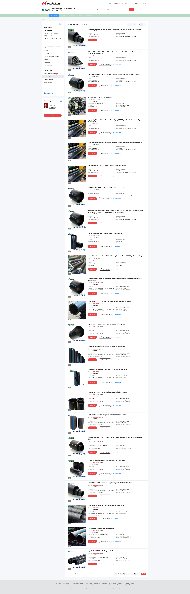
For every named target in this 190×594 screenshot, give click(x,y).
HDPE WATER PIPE (48, 31)
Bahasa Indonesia (133, 584)
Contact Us (89, 15)
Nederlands (95, 584)
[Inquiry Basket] (131, 3)
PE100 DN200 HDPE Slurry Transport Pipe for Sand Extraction (106, 505)
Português (68, 584)
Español (62, 584)
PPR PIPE (46, 59)
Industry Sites (104, 583)
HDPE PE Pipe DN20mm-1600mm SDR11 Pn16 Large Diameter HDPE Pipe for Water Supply (115, 29)
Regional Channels (112, 583)
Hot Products (58, 583)
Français (73, 584)
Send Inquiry (92, 40)
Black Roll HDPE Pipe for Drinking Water (100, 97)
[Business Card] (61, 101)
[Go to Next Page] (144, 24)
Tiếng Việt (127, 584)
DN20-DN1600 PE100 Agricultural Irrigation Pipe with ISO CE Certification (110, 483)
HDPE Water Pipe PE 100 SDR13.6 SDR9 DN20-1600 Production (107, 346)
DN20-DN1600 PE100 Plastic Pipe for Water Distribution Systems (107, 392)
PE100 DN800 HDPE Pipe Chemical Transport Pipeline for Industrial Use (109, 301)
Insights (132, 583)
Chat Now (53, 107)
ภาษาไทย (117, 584)
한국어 (104, 584)
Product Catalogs (49, 93)
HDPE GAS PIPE (47, 43)
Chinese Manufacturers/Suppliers (77, 583)
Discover (81, 15)
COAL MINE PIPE (48, 66)
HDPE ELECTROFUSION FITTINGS (51, 56)
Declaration (110, 588)
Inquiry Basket (118, 40)
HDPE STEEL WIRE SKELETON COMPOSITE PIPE (51, 34)
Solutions (72, 15)
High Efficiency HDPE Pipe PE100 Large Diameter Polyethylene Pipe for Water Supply (113, 74)
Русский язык (79, 584)
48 (78, 574)
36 (75, 574)
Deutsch (90, 584)
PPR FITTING (47, 63)
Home (45, 15)
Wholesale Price (97, 583)
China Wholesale (89, 583)
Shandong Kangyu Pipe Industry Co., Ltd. (64, 8)
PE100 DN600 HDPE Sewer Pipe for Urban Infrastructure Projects (107, 415)
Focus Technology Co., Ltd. (85, 588)
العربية (100, 584)
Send (53, 115)
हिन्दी (112, 584)
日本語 (109, 584)
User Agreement (103, 588)
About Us (63, 15)
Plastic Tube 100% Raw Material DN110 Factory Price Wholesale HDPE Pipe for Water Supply (115, 256)
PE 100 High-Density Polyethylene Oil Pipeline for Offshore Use (106, 460)
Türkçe (121, 584)
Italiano (85, 584)
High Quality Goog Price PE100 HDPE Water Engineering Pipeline (107, 165)
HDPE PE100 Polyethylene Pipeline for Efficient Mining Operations (107, 369)
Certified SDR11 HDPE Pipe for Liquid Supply (101, 528)
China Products (66, 583)
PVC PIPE (46, 50)
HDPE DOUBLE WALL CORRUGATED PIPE (52, 46)
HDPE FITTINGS (47, 53)
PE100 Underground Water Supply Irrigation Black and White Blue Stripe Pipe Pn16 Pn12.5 (115, 142)
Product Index (120, 583)
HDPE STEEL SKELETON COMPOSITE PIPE (52, 39)
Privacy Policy (117, 588)
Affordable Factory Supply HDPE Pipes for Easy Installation (105, 233)
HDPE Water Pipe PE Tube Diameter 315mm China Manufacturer (107, 188)
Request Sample (106, 40)
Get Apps (137, 3)
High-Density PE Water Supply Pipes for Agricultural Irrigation (106, 324)
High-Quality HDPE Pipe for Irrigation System (101, 551)
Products (55, 15)
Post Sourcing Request (142, 10)
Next (143, 573)
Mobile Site (127, 583)
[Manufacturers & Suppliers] (51, 3)
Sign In (110, 3)
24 (72, 573)
